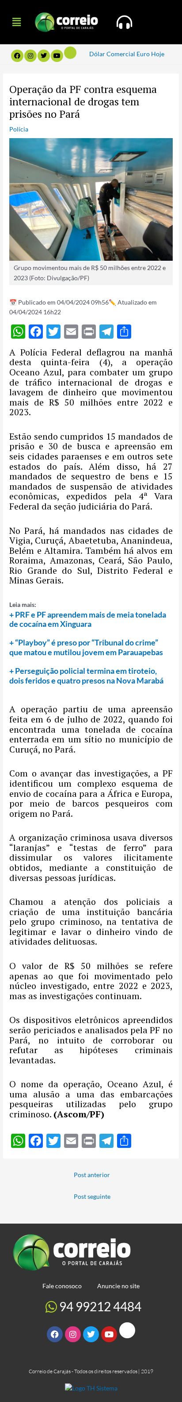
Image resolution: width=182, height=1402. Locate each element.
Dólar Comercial (112, 54)
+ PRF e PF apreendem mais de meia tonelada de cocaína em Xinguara (87, 619)
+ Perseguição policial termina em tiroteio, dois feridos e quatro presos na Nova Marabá (86, 675)
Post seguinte (92, 1196)
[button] (16, 22)
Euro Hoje (150, 54)
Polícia (18, 129)
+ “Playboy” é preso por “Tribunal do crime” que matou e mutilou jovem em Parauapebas (86, 647)
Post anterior (92, 1174)
